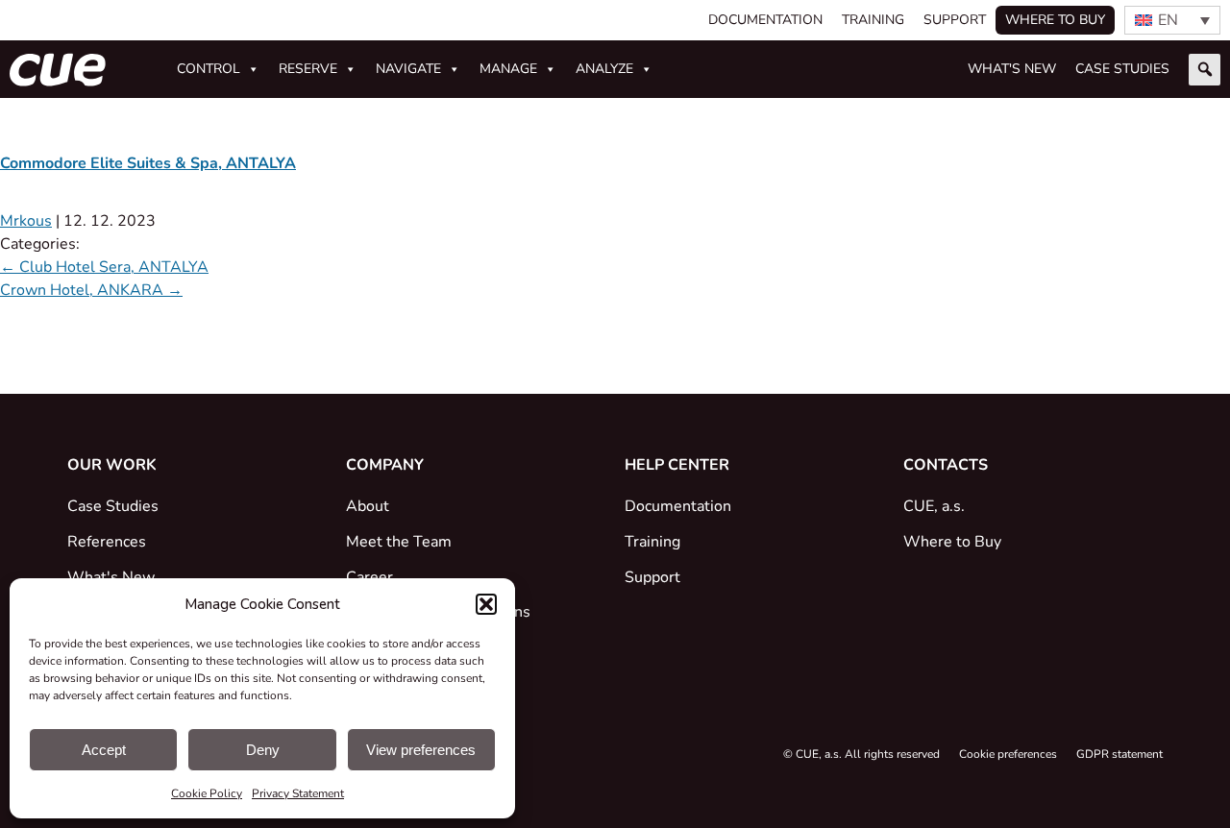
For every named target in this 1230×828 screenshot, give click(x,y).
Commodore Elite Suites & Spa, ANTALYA (148, 163)
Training (873, 20)
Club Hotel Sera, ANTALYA (104, 267)
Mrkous (26, 220)
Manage (508, 69)
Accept (104, 750)
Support (954, 20)
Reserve (308, 69)
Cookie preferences (1008, 754)
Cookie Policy (206, 793)
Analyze (604, 69)
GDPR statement (1119, 754)
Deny (263, 750)
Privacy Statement (298, 793)
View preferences (421, 750)
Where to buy (1055, 20)
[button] (486, 604)
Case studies (1122, 69)
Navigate (408, 69)
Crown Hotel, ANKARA (91, 290)
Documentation (765, 20)
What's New (1012, 69)
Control (208, 69)
